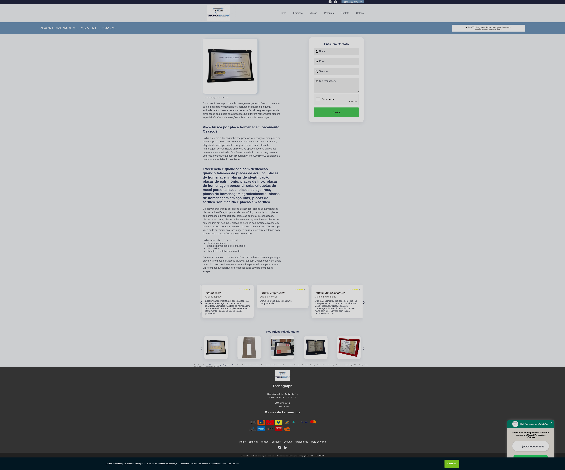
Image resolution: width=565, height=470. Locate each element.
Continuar (451, 464)
